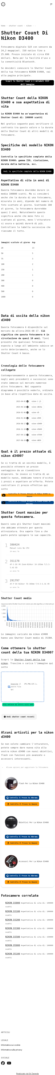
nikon (29, 26)
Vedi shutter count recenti (20, 717)
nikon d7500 (37, 435)
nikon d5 (35, 412)
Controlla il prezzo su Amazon (23, 804)
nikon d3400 (37, 424)
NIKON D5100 (12, 953)
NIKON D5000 (12, 945)
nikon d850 (36, 440)
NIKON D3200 (12, 920)
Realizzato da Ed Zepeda (27, 1073)
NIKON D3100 (12, 911)
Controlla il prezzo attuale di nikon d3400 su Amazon (29, 495)
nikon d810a (37, 407)
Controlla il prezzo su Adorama (23, 798)
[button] (51, 4)
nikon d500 (36, 418)
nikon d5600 (37, 429)
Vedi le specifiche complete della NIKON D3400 (27, 171)
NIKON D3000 (12, 903)
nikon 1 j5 (36, 401)
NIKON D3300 (12, 928)
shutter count (16, 26)
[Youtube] (9, 1063)
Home (3, 26)
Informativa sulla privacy (11, 1050)
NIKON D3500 (12, 937)
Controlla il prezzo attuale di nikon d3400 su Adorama (29, 502)
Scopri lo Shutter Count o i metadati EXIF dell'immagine (27, 82)
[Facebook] (3, 1063)
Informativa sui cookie (10, 1045)
